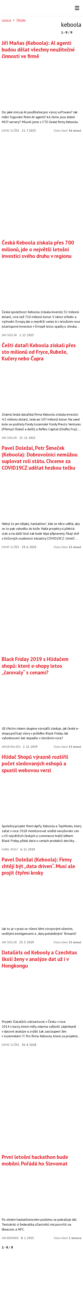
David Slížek (10, 130)
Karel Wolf (10, 849)
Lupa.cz (6, 20)
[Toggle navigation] (77, 8)
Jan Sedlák (9, 335)
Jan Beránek (10, 1238)
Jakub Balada (11, 747)
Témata (21, 20)
